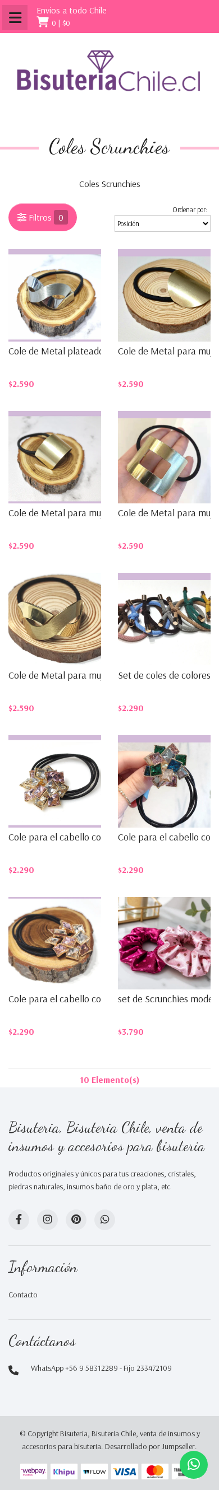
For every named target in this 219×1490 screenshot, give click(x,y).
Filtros (44, 217)
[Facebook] (18, 1219)
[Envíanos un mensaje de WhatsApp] (194, 1465)
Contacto (23, 1295)
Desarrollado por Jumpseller (150, 1446)
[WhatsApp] (104, 1219)
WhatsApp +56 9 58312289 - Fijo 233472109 (101, 1368)
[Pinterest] (76, 1219)
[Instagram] (47, 1219)
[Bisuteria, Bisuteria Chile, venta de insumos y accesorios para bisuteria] (109, 79)
